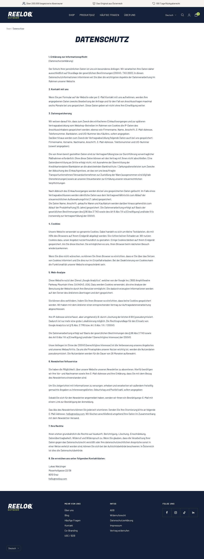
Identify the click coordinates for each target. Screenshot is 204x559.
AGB (112, 510)
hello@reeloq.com (75, 413)
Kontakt (69, 525)
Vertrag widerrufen (119, 530)
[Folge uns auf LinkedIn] (193, 512)
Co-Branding (71, 530)
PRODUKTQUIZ (87, 15)
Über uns (69, 510)
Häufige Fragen (72, 520)
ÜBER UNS (129, 15)
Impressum (116, 525)
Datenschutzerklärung (121, 520)
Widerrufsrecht (118, 515)
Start (8, 28)
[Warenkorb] (196, 15)
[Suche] (182, 15)
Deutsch (169, 15)
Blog (67, 515)
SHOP (72, 15)
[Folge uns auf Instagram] (175, 512)
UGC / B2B (70, 535)
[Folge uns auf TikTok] (184, 512)
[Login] (189, 15)
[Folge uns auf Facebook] (167, 512)
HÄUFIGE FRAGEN (109, 15)
